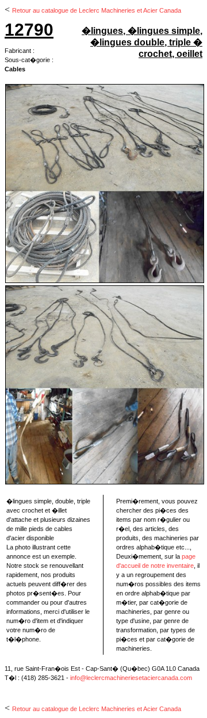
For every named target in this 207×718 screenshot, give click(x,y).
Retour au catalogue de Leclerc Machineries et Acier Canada (96, 10)
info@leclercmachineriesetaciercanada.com (131, 677)
